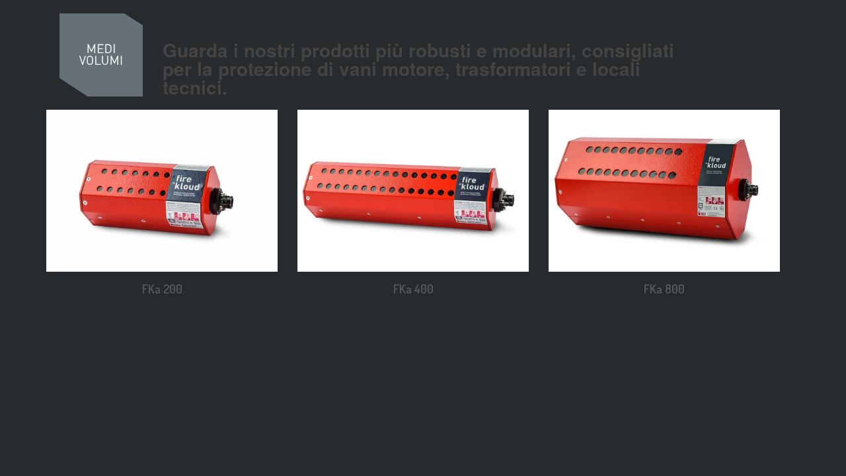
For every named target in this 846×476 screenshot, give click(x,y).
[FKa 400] (413, 191)
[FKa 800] (664, 191)
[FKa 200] (162, 191)
